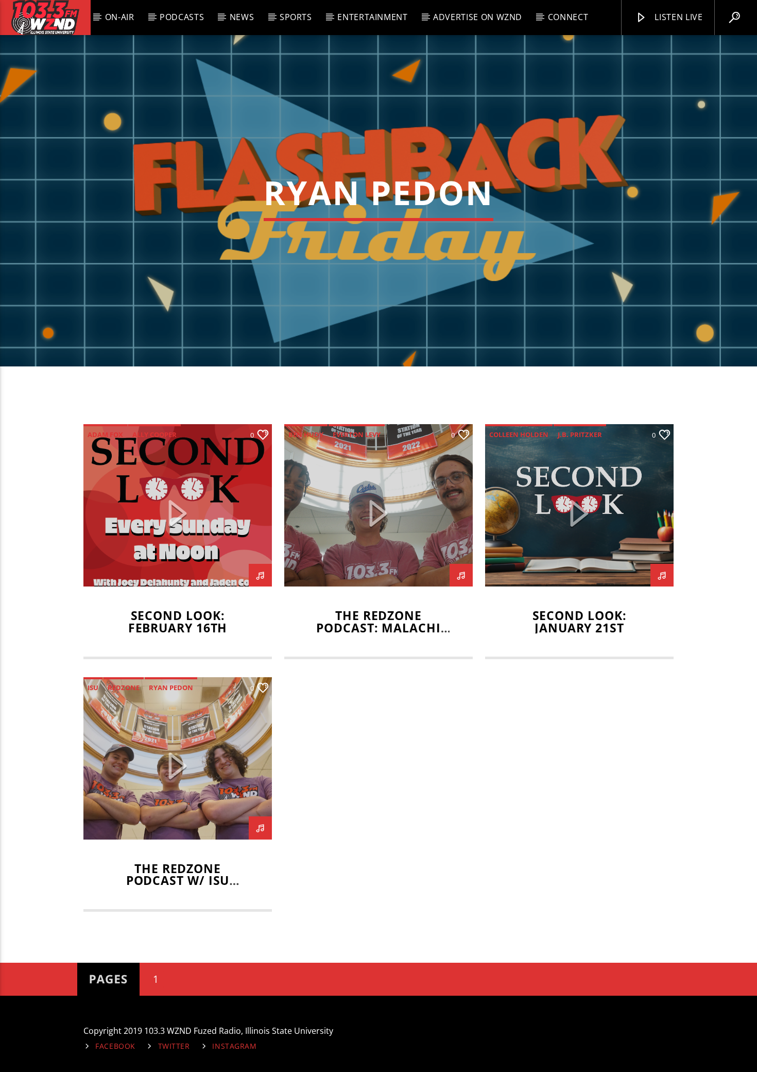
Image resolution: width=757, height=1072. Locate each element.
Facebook (115, 1046)
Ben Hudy (305, 434)
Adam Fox (105, 434)
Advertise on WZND (477, 17)
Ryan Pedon (171, 687)
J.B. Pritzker (580, 434)
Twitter (174, 1046)
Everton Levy (357, 434)
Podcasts (182, 17)
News (242, 17)
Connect (568, 17)
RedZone (124, 687)
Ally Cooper (154, 434)
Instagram (234, 1046)
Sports (296, 17)
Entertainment (372, 17)
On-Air (119, 17)
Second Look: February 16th (178, 622)
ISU (93, 687)
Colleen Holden (518, 434)
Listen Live (677, 17)
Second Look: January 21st (579, 622)
